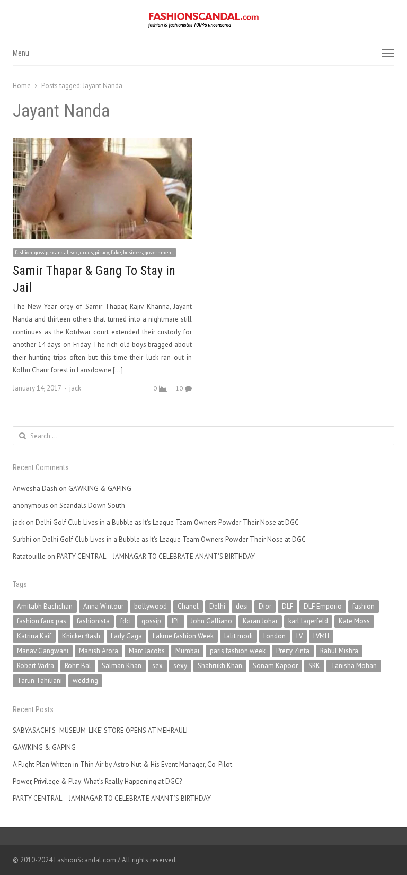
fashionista (93, 621)
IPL (176, 621)
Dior (265, 606)
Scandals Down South (92, 505)
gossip (151, 621)
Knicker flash (81, 635)
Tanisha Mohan (354, 665)
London (274, 635)
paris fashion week (238, 650)
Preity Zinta (292, 650)
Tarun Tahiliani (39, 680)
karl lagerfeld (308, 621)
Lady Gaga (126, 635)
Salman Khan (121, 665)
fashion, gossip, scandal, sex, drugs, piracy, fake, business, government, (94, 252)
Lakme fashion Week (183, 635)
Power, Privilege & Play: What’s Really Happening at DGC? (97, 781)
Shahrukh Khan (220, 665)
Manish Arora (98, 650)
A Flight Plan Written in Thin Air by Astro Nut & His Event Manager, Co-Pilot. (123, 764)
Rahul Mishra (339, 650)
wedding (85, 680)
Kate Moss (354, 621)
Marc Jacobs (147, 650)
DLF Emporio (323, 606)
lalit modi (238, 635)
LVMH (321, 635)
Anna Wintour (103, 606)
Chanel (188, 606)
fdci (125, 621)
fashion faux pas (41, 621)
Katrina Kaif (34, 635)
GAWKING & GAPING (99, 488)
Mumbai (187, 650)
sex (157, 665)
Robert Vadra (35, 665)
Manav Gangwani (42, 650)
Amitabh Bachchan (45, 606)
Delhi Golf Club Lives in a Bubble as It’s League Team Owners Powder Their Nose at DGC (167, 522)
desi (242, 606)
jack (75, 388)
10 (179, 388)
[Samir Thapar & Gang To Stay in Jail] (102, 144)
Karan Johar (260, 621)
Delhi (217, 606)
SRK (314, 665)
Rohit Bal (78, 665)
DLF (287, 606)
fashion (363, 606)
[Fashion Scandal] (203, 20)
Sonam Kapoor (275, 665)
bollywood (150, 606)
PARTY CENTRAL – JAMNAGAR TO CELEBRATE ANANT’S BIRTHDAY (156, 556)
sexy (180, 665)
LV (299, 635)
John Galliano (211, 621)
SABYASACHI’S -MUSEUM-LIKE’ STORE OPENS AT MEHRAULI (100, 730)
